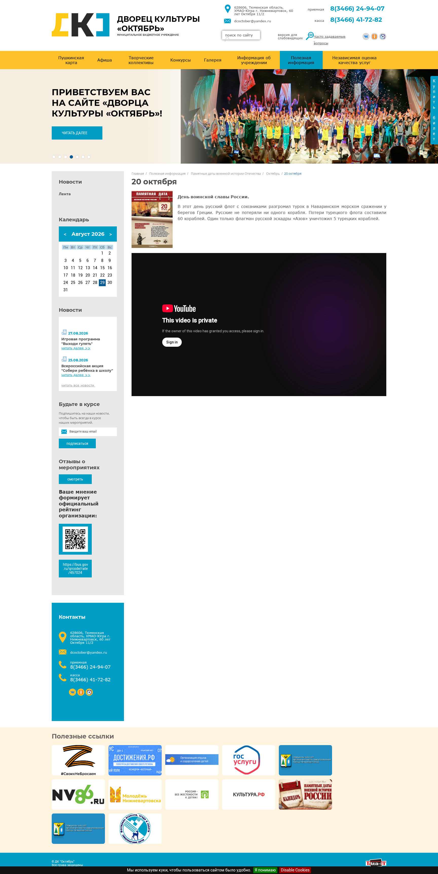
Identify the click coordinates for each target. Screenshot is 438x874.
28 (95, 282)
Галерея (213, 59)
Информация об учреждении (254, 60)
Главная (138, 173)
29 (102, 282)
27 (87, 282)
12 (80, 268)
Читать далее (74, 133)
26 (80, 282)
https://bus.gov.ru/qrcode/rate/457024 (75, 568)
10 (65, 268)
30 (109, 282)
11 (73, 268)
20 (87, 275)
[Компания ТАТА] (376, 866)
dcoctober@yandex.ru (252, 21)
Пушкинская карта (71, 60)
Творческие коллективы (141, 60)
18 (73, 275)
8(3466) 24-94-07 (357, 8)
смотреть (75, 479)
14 (95, 268)
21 (95, 275)
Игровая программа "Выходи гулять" (80, 341)
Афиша (104, 59)
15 (102, 268)
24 (65, 282)
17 (65, 275)
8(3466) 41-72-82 (356, 19)
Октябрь (273, 173)
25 (73, 282)
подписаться (77, 443)
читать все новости (78, 385)
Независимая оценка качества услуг (354, 60)
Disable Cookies (295, 870)
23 (109, 275)
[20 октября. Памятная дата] (152, 219)
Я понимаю (265, 870)
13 (87, 268)
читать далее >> (75, 348)
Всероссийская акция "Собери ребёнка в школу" (87, 368)
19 (80, 275)
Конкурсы (180, 59)
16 (109, 268)
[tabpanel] (219, 116)
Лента (65, 193)
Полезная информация (301, 60)
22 (102, 275)
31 (65, 290)
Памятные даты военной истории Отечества (226, 173)
